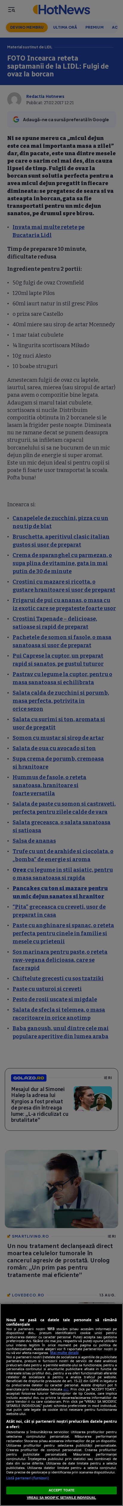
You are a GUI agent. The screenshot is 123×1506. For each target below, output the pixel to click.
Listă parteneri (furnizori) (27, 1478)
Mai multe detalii (64, 1352)
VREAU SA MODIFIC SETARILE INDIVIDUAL (61, 1497)
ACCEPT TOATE (61, 1490)
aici (65, 1389)
